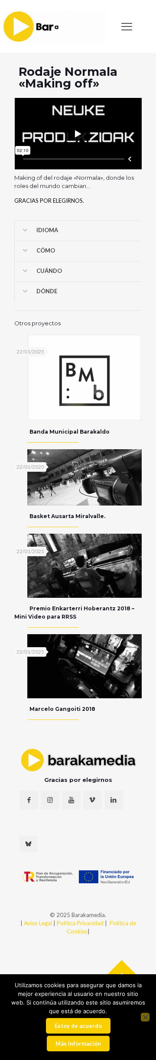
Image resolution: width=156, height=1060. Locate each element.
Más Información (78, 1043)
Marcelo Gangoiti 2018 (62, 709)
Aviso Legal (38, 923)
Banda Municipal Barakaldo (69, 431)
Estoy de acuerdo (78, 1025)
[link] (54, 26)
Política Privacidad (81, 923)
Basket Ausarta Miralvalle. (67, 516)
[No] (145, 1017)
